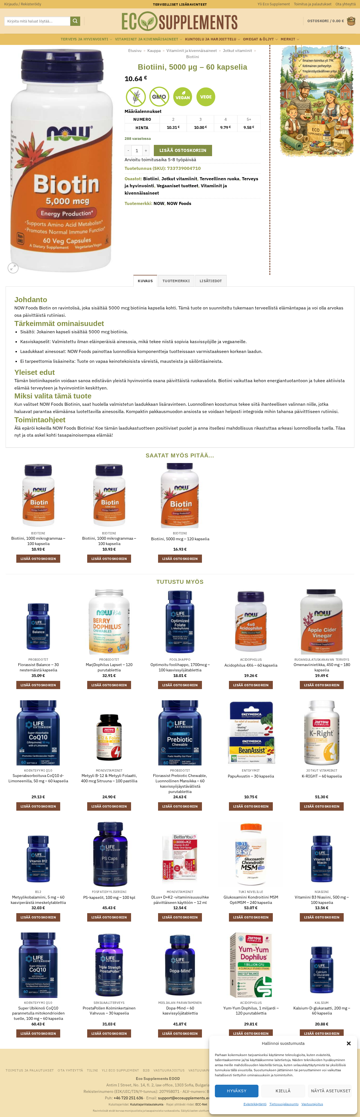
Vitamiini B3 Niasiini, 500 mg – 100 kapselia (322, 900)
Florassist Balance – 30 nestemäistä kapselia (38, 667)
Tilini (92, 1070)
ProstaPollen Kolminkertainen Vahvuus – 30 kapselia (109, 1011)
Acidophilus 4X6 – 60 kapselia (250, 665)
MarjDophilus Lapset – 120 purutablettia (109, 667)
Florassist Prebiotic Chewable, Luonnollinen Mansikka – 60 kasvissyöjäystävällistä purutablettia (180, 783)
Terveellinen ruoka (219, 178)
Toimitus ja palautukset (313, 4)
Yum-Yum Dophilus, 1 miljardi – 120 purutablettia (251, 1011)
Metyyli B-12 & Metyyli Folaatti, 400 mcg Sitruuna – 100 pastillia (109, 778)
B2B (146, 1070)
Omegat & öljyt (258, 39)
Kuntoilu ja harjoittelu (211, 39)
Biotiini (192, 56)
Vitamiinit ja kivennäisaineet (146, 39)
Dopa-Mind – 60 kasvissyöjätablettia (180, 1011)
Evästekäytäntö (255, 1104)
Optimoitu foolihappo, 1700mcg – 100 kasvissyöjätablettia (180, 667)
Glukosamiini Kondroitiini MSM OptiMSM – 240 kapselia (251, 900)
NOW (159, 203)
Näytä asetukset (331, 1090)
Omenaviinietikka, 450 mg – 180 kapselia (322, 667)
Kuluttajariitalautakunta (146, 1104)
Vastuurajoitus (312, 1104)
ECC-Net (201, 1104)
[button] (349, 1043)
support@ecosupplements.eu (184, 1097)
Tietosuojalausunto (284, 1104)
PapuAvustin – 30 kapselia (251, 776)
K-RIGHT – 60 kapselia (322, 776)
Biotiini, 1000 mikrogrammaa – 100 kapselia (38, 541)
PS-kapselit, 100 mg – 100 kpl (109, 897)
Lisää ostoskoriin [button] (38, 559)
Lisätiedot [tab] (211, 281)
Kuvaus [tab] (145, 281)
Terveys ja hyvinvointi (85, 39)
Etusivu (134, 50)
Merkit (288, 39)
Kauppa (154, 50)
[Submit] (75, 21)
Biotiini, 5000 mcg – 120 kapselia (180, 538)
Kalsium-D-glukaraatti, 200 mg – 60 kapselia (321, 1011)
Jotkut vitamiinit (237, 50)
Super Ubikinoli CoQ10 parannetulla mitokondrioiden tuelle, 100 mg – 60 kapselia (38, 1013)
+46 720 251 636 (128, 1097)
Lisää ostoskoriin (183, 150)
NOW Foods (179, 203)
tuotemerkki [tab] (176, 281)
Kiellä (283, 1090)
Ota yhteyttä (346, 4)
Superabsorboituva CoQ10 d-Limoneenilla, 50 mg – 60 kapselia (38, 778)
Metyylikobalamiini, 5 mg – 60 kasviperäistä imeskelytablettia (38, 900)
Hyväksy (236, 1090)
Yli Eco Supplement (274, 4)
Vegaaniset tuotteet (177, 185)
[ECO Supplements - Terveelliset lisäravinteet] (180, 21)
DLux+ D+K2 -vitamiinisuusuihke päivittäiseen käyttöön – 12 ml (180, 900)
